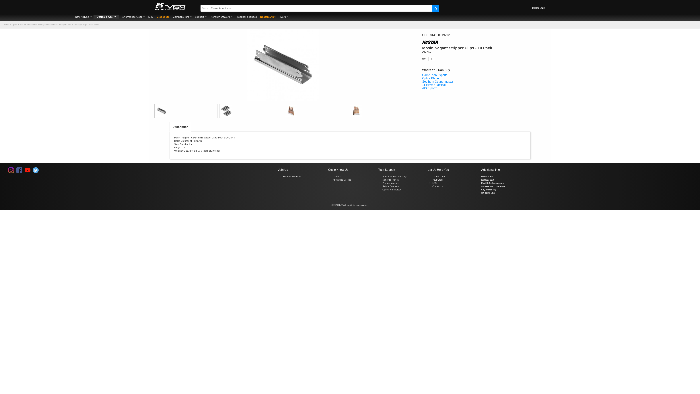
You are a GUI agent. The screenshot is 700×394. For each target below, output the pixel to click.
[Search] (435, 8)
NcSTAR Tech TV (390, 180)
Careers (337, 176)
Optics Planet (431, 78)
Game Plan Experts (434, 75)
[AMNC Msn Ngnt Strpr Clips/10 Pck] (185, 111)
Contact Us (437, 186)
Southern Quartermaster (437, 81)
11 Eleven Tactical (434, 84)
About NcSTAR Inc (342, 180)
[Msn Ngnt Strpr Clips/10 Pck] (283, 30)
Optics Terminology (391, 189)
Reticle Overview (390, 186)
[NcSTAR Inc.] (170, 10)
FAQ (434, 183)
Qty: (424, 59)
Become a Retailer (292, 176)
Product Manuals (390, 183)
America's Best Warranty (394, 176)
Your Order (437, 180)
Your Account (438, 176)
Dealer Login (538, 8)
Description (180, 126)
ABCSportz (429, 88)
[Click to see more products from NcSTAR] (483, 42)
